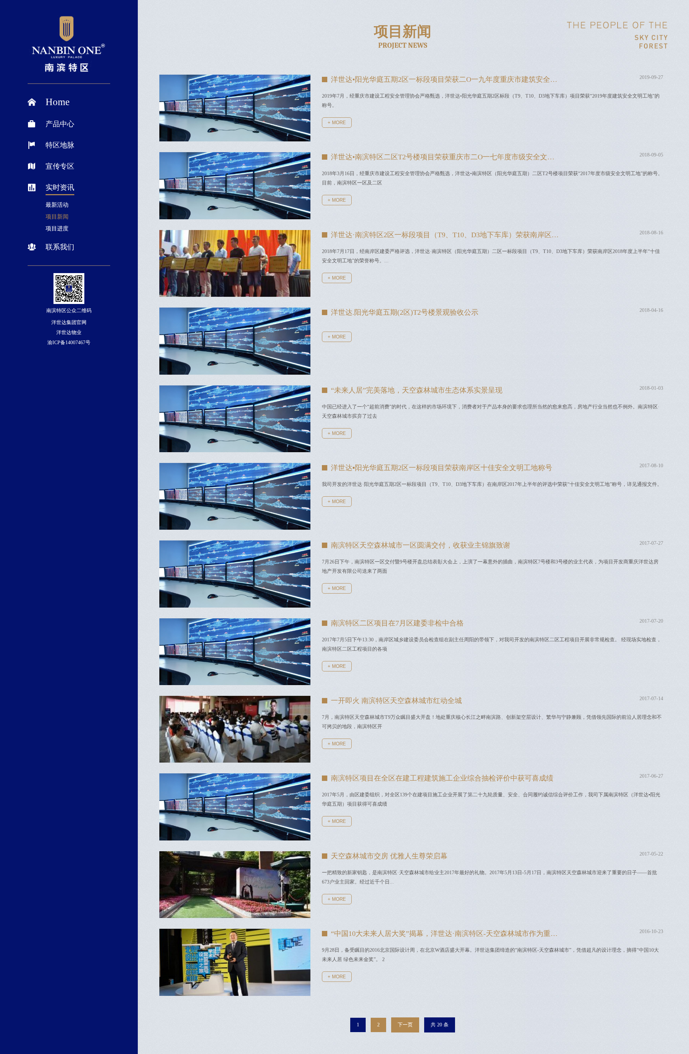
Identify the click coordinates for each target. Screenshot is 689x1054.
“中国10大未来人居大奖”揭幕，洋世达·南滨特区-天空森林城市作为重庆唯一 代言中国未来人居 (446, 933)
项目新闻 (57, 217)
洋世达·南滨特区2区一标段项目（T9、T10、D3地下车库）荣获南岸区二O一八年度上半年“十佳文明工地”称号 (446, 235)
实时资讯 (60, 187)
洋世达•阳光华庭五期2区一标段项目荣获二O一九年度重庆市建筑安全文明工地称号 (446, 79)
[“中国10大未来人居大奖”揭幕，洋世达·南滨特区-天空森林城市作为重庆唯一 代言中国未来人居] (234, 962)
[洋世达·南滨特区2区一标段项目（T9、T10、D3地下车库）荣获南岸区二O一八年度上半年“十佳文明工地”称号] (234, 263)
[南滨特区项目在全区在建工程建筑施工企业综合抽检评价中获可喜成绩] (234, 806)
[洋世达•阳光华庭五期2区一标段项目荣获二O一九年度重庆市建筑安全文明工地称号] (234, 108)
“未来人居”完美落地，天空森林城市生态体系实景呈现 (416, 390)
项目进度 (57, 228)
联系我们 (60, 247)
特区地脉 (60, 145)
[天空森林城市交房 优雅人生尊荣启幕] (234, 884)
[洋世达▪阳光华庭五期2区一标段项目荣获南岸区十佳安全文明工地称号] (234, 496)
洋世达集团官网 (68, 322)
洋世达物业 (68, 332)
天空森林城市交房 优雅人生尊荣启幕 (389, 856)
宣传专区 (60, 166)
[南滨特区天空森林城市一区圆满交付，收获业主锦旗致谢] (234, 573)
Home (58, 102)
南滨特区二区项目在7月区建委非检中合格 (397, 623)
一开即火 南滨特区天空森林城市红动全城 (396, 700)
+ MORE (337, 122)
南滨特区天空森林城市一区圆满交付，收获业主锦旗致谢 (420, 545)
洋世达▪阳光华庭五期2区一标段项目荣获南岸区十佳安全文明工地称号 (441, 468)
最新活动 (57, 205)
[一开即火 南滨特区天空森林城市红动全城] (234, 729)
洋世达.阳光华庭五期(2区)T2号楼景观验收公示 (404, 312)
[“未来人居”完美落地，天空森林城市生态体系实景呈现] (234, 418)
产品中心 (60, 124)
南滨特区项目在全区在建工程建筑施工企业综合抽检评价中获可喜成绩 (442, 778)
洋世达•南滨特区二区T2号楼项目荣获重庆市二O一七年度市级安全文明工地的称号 (446, 157)
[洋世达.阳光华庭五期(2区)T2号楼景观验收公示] (234, 341)
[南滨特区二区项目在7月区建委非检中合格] (234, 651)
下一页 (405, 1024)
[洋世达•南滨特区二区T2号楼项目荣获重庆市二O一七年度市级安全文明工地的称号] (234, 185)
